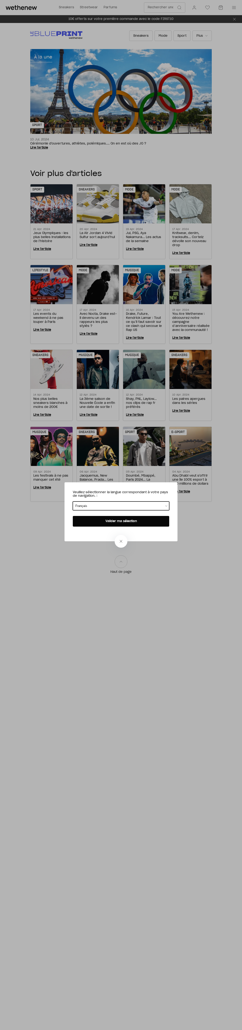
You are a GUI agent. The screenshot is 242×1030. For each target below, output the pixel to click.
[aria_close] (121, 541)
